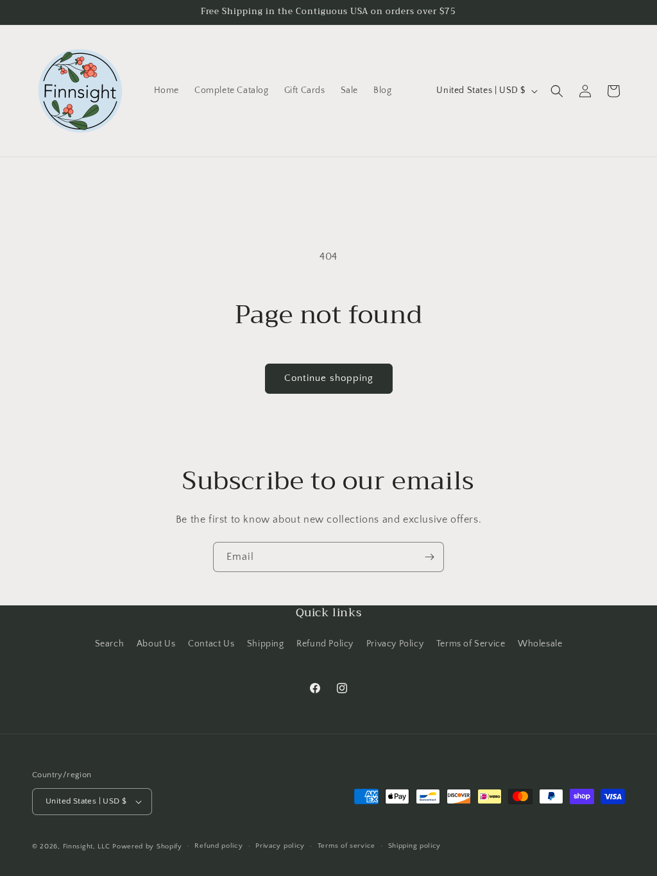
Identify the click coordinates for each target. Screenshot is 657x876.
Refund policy (218, 846)
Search (109, 644)
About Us (156, 644)
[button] (557, 91)
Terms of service (346, 846)
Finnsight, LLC (86, 846)
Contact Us (211, 644)
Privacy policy (280, 846)
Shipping (265, 644)
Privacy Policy (394, 644)
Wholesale (540, 644)
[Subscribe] (429, 557)
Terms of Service (471, 644)
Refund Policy (325, 644)
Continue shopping (328, 378)
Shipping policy (414, 846)
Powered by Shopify (147, 846)
